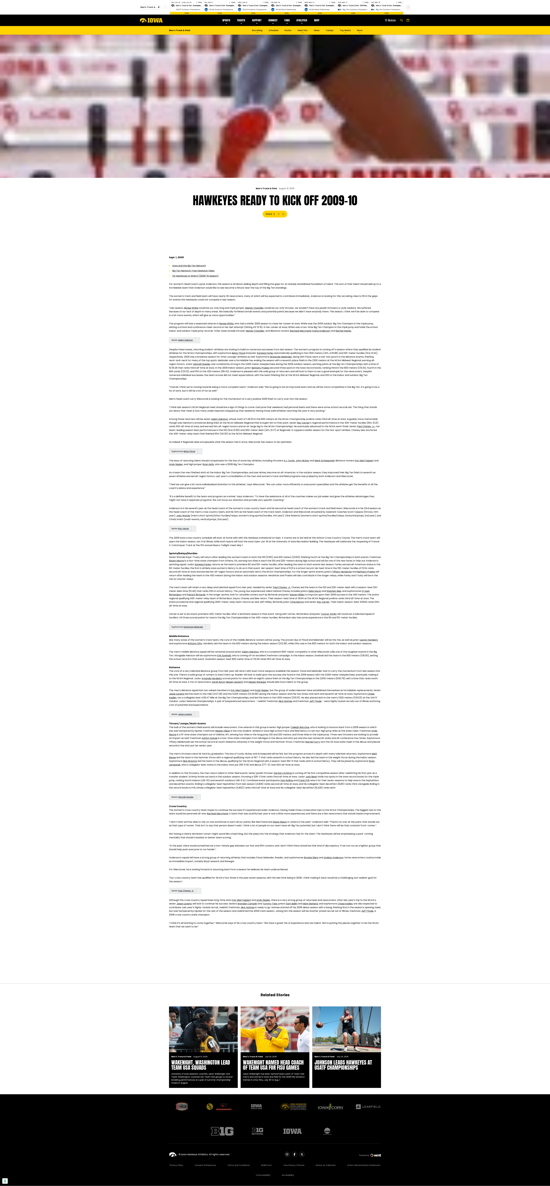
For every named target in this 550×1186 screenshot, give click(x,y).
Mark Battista (310, 903)
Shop (317, 20)
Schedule (273, 30)
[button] (408, 7)
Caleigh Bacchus (300, 727)
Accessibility (288, 1175)
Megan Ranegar (257, 682)
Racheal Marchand (300, 331)
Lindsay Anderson (333, 857)
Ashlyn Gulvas (209, 738)
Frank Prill (303, 780)
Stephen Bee (334, 591)
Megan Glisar (222, 730)
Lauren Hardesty (369, 640)
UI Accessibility (263, 1175)
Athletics (301, 20)
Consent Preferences (205, 1165)
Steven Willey (297, 594)
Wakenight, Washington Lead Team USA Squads (200, 1065)
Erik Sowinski (224, 655)
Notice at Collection (326, 1165)
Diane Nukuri (280, 822)
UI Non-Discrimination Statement (363, 1165)
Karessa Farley (265, 353)
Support (257, 20)
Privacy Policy (176, 1165)
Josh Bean (311, 776)
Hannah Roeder (202, 364)
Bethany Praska (260, 367)
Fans (287, 20)
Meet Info (303, 30)
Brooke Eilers (311, 857)
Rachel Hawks (343, 331)
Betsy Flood (238, 353)
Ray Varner (303, 422)
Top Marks (345, 30)
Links (187, 13)
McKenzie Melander (281, 356)
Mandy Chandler (254, 308)
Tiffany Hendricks (342, 571)
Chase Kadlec (345, 903)
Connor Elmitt (329, 614)
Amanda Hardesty (212, 678)
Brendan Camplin (247, 903)
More (359, 30)
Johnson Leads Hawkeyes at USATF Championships (343, 1065)
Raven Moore (176, 560)
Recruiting (257, 30)
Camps (329, 31)
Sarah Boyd (218, 682)
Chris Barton (297, 602)
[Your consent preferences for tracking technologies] (5, 1181)
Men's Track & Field (266, 188)
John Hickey (302, 460)
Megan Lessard (234, 682)
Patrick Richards (196, 594)
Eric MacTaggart (364, 460)
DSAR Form (266, 1165)
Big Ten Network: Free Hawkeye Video (193, 270)
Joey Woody (183, 515)
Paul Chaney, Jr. (366, 426)
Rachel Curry (312, 742)
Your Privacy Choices (293, 1165)
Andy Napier (176, 464)
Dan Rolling (286, 780)
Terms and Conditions (238, 1165)
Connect (273, 20)
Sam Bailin (291, 903)
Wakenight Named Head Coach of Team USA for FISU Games (273, 1065)
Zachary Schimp (283, 773)
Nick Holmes (285, 701)
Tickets (241, 20)
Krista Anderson (321, 331)
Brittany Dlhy (195, 643)
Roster (288, 30)
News (317, 30)
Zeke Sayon (314, 591)
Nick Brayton (190, 761)
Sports (226, 20)
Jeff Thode (315, 701)
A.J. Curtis (289, 460)
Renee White (191, 308)
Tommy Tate (270, 903)
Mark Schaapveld (324, 460)
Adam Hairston (185, 340)
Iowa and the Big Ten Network (189, 265)
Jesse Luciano (176, 694)
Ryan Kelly (208, 464)
